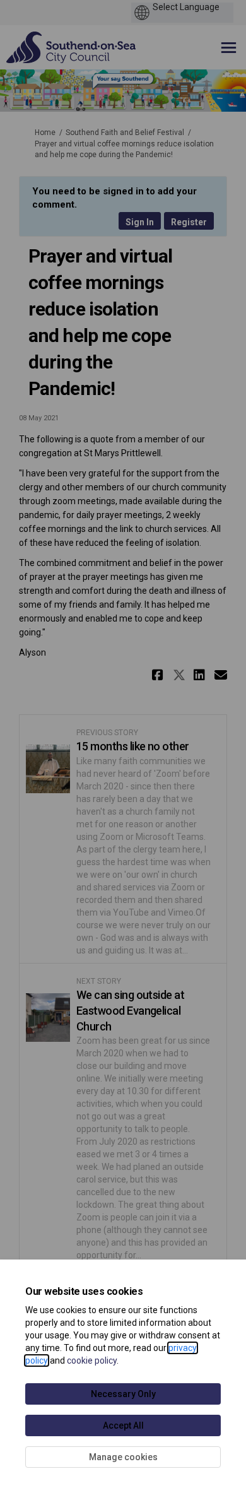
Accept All (123, 1425)
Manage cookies (123, 1457)
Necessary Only (123, 1394)
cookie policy (92, 1360)
